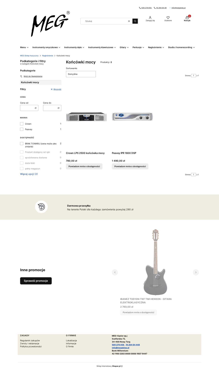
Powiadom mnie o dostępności (84, 166)
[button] (135, 21)
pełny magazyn (32, 168)
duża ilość (30, 163)
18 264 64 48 (161, 8)
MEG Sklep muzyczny (29, 55)
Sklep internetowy (109, 366)
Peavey (28, 129)
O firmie (70, 346)
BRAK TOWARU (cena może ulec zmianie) (41, 145)
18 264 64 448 (133, 345)
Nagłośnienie (47, 55)
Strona (188, 75)
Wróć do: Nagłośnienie (33, 76)
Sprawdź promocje (36, 280)
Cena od (24, 103)
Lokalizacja (71, 340)
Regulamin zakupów (30, 340)
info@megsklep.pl (179, 8)
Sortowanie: (71, 68)
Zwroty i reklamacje (29, 343)
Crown (28, 123)
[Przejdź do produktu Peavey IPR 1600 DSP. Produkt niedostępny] (132, 116)
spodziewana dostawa (36, 157)
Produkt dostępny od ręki (37, 152)
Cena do (47, 103)
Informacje (71, 343)
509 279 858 (146, 8)
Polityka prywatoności (31, 346)
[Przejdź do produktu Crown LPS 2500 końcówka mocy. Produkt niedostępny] (86, 116)
